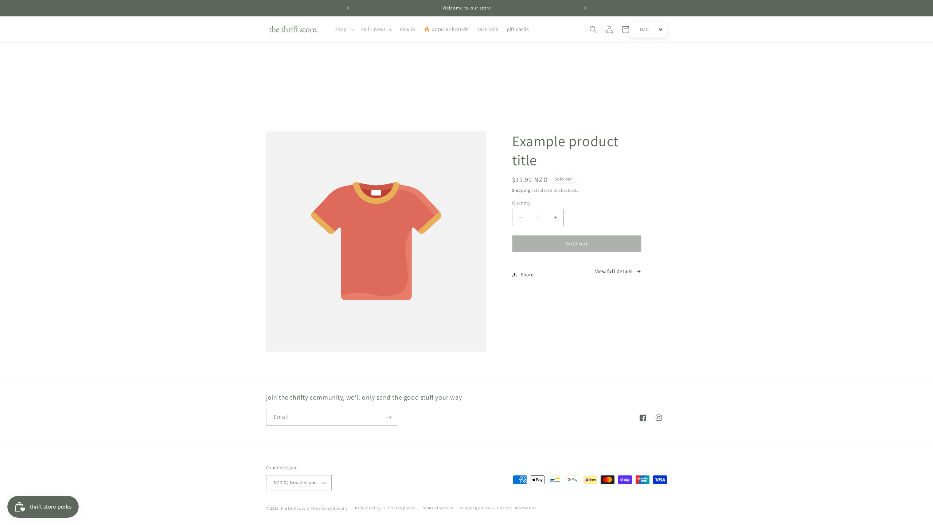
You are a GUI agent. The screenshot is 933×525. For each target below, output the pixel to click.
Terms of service (437, 507)
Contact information (516, 507)
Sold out (577, 243)
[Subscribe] (389, 417)
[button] (344, 29)
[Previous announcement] (348, 8)
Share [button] (527, 274)
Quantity (521, 203)
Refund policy (368, 507)
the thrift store (296, 508)
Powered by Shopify (329, 508)
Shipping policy (475, 507)
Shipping (521, 190)
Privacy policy (401, 507)
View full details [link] (614, 271)
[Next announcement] (585, 8)
